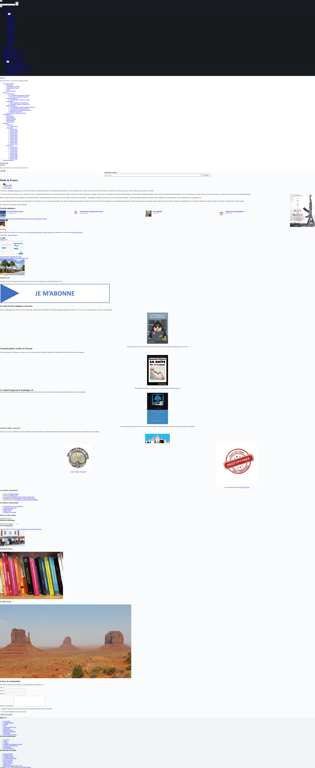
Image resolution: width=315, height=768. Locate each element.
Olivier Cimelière (7, 761)
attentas (2, 218)
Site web (2, 693)
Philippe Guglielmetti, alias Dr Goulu (13, 765)
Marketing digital (11, 105)
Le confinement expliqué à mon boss (16, 113)
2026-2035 (9, 125)
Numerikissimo (7, 747)
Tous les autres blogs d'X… (10, 734)
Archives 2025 (13, 129)
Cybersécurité (10, 94)
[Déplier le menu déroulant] (15, 94)
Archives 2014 (13, 148)
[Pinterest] (5, 220)
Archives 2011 (13, 153)
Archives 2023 (13, 132)
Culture (5, 188)
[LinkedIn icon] (1, 238)
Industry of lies (14, 495)
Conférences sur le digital (13, 86)
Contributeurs (6, 114)
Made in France (14, 190)
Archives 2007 (13, 157)
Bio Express (10, 85)
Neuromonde (6, 728)
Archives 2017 (13, 141)
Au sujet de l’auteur (8, 83)
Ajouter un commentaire (7, 706)
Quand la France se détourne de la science (91, 211)
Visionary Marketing (8, 748)
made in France (28, 218)
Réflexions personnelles (9, 731)
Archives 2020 (13, 136)
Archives (5, 123)
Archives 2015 (13, 147)
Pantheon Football (8, 730)
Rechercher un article (111, 172)
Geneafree (6, 742)
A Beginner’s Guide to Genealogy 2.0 (20, 104)
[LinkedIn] (7, 220)
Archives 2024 (13, 130)
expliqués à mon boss (77, 232)
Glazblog (5, 724)
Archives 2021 (13, 135)
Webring (77, 471)
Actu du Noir (6, 721)
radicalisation (37, 218)
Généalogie (9, 101)
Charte (72, 471)
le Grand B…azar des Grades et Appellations (26, 500)
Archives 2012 (13, 151)
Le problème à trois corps (9, 508)
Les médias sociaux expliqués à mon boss (20, 110)
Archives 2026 (13, 126)
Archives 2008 (13, 156)
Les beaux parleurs (8, 760)
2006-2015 (9, 145)
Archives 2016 (13, 144)
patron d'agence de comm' (34, 232)
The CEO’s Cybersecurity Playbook (19, 96)
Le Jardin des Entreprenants (10, 745)
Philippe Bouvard (14, 494)
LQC (4, 725)
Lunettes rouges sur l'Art (9, 727)
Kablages (2, 78)
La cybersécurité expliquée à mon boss (20, 95)
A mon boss (6, 740)
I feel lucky (83, 471)
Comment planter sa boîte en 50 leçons (20, 99)
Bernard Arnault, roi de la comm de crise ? (24, 497)
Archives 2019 (13, 138)
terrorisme (44, 218)
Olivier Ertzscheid (8, 762)
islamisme (21, 218)
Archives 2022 (13, 133)
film (16, 218)
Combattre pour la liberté (9, 512)
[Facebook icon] (0, 238)
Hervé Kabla (10, 116)
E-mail (2, 690)
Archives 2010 (13, 142)
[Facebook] (1, 220)
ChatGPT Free (245, 487)
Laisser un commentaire (6, 714)
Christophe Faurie (8, 755)
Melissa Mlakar (11, 120)
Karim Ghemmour (11, 119)
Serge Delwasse (11, 117)
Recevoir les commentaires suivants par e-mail (14, 711)
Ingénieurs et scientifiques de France (12, 744)
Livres (8, 89)
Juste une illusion (157, 211)
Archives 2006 (13, 158)
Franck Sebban (10, 122)
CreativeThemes (26, 767)
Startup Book (6, 733)
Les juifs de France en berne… (15, 211)
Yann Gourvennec (12, 235)
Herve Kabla (6, 497)
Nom (2, 687)
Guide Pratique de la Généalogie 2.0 (19, 102)
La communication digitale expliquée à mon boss (22, 107)
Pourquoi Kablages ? (8, 160)
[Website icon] (3, 238)
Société (10, 188)
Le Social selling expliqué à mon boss (19, 108)
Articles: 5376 (3, 239)
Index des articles (11, 91)
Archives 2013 (13, 150)
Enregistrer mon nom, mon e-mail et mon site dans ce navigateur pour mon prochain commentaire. (27, 708)
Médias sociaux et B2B (16, 111)
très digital (50, 232)
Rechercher (206, 175)
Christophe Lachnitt (8, 757)
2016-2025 (9, 127)
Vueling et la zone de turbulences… (235, 211)
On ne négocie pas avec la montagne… (13, 506)
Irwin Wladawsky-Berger (9, 758)
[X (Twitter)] (3, 220)
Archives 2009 (13, 154)
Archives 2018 (13, 139)
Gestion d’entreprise (12, 98)
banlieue (7, 218)
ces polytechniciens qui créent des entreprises (29, 529)
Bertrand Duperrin (8, 754)
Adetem (5, 741)
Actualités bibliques (8, 722)
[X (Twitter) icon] (4, 238)
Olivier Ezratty (7, 764)
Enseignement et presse (13, 88)
